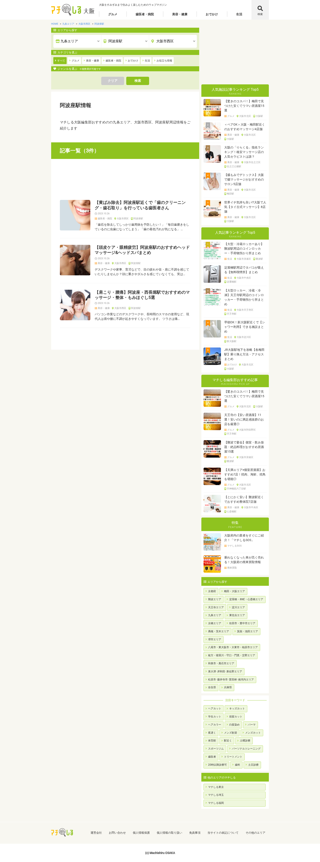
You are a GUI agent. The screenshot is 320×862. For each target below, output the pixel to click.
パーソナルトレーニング (246, 748)
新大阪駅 (231, 341)
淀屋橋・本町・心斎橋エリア (246, 599)
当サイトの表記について (223, 832)
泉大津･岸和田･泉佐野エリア (225, 671)
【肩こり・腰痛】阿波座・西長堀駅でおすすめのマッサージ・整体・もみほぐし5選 (142, 295)
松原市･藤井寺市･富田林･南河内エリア (231, 679)
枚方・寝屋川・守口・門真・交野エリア (231, 655)
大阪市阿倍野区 (247, 430)
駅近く (228, 740)
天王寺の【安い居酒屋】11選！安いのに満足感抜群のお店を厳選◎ (244, 419)
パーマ (252, 724)
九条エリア (214, 615)
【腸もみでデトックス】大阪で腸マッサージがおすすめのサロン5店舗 (244, 179)
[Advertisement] (125, 179)
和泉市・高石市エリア (221, 663)
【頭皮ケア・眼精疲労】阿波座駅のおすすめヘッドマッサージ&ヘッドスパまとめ (142, 250)
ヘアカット (214, 708)
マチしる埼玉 (216, 794)
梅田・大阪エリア (234, 591)
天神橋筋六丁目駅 (236, 488)
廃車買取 (232, 568)
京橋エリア (214, 623)
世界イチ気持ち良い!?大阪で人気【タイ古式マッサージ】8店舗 (245, 207)
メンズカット (253, 732)
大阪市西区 (123, 218)
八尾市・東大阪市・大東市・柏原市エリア (233, 647)
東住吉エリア (237, 615)
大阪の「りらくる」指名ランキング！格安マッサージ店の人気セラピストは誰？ (244, 152)
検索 (260, 14)
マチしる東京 (216, 787)
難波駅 (259, 259)
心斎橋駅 (231, 511)
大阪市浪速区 (244, 259)
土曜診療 (245, 740)
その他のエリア (255, 832)
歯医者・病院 (145, 14)
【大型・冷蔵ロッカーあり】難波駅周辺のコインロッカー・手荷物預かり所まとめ (244, 248)
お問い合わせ (117, 832)
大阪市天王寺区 (245, 310)
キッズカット (237, 708)
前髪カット (235, 716)
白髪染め (234, 724)
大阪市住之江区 (252, 162)
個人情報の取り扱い (169, 832)
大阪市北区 (245, 116)
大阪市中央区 (244, 278)
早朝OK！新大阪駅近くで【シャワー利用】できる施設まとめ (244, 326)
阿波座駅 (138, 218)
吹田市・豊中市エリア (242, 623)
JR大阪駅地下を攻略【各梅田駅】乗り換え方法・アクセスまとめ (244, 354)
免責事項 (194, 832)
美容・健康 (179, 14)
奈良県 (212, 687)
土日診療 (253, 764)
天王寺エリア (216, 607)
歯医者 (212, 756)
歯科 (237, 764)
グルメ (112, 14)
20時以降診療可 (217, 764)
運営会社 (96, 832)
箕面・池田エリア (247, 631)
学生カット (214, 716)
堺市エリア (214, 639)
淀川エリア (238, 607)
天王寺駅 (231, 314)
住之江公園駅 (234, 166)
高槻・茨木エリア (218, 631)
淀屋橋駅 (231, 282)
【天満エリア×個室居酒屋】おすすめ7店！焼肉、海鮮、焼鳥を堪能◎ (245, 474)
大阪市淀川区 (244, 337)
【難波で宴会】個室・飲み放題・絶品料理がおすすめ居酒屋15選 (244, 447)
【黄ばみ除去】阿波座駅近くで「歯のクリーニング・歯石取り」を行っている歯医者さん (140, 205)
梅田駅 (230, 194)
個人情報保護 (141, 832)
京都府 (212, 591)
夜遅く (212, 732)
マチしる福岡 (216, 802)
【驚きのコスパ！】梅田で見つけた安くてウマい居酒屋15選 (244, 105)
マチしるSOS (234, 546)
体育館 (212, 740)
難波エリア (214, 599)
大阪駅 (259, 116)
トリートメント (233, 756)
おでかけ (212, 14)
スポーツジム (216, 748)
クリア (113, 81)
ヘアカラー (214, 724)
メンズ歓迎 (230, 732)
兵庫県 (228, 687)
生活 (239, 14)
